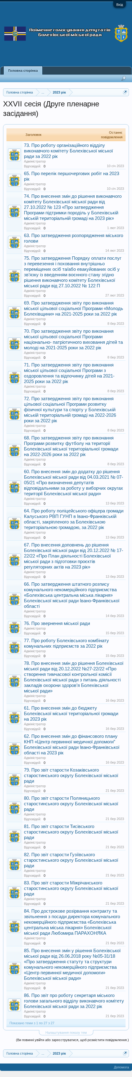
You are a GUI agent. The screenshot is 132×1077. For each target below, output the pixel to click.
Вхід (119, 4)
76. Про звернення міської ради (57, 623)
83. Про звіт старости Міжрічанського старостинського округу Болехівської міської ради (71, 888)
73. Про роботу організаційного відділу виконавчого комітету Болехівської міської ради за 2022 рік (68, 151)
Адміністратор (35, 161)
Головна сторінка (23, 70)
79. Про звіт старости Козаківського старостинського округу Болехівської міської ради (71, 776)
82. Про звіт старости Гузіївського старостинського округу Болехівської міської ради (71, 860)
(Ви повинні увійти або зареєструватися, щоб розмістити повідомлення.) (72, 1040)
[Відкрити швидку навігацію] (125, 92)
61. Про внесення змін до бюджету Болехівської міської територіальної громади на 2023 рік (71, 714)
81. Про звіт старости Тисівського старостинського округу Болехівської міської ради (71, 832)
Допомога (121, 1067)
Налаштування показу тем (66, 1032)
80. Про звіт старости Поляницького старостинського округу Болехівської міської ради (71, 804)
